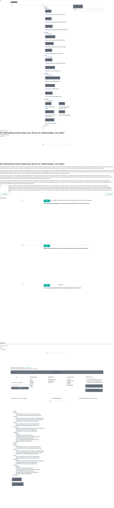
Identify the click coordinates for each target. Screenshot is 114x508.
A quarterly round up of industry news (53, 70)
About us (15, 412)
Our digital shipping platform (65, 115)
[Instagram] (15, 394)
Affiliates (46, 99)
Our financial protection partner (24, 434)
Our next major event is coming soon (52, 81)
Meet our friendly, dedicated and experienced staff (55, 22)
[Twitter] (57, 140)
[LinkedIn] (57, 141)
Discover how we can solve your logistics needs (55, 14)
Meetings (46, 73)
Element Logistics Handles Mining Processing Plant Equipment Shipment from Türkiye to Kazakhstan (66, 202)
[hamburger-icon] (43, 5)
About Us (46, 8)
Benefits (46, 32)
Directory (46, 125)
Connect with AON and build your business (54, 53)
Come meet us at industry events (52, 88)
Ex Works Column (4, 345)
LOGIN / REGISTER (14, 3)
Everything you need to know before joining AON (55, 46)
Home (46, 6)
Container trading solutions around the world (27, 439)
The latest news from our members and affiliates (55, 63)
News (46, 55)
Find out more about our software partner (28, 436)
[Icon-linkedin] (19, 394)
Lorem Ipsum (49, 33)
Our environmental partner (50, 123)
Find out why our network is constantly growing (55, 40)
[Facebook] (57, 138)
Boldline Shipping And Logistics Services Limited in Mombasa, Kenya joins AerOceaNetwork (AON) (66, 247)
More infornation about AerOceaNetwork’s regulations (56, 29)
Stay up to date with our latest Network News (28, 423)
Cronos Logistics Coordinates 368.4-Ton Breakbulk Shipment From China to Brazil (62, 287)
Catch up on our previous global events (53, 96)
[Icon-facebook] (12, 394)
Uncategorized (3, 348)
